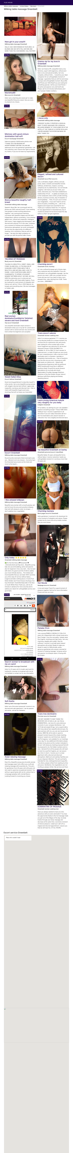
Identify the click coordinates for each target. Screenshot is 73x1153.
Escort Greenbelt (12, 453)
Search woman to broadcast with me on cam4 (19, 663)
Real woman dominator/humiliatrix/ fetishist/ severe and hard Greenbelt (19, 318)
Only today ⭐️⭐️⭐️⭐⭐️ (16, 557)
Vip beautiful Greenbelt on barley (52, 450)
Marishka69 (10, 93)
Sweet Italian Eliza (13, 377)
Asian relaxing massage (15, 757)
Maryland (33, 6)
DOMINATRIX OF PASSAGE (49, 806)
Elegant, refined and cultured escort (50, 175)
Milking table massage (11, 6)
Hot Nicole (42, 583)
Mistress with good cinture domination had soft (17, 135)
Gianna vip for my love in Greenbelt (49, 62)
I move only (43, 118)
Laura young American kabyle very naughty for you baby (51, 401)
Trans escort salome (47, 333)
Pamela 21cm (43, 628)
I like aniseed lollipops (14, 500)
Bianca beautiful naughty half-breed (18, 201)
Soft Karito (9, 701)
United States (24, 6)
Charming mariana (46, 511)
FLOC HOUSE (8, 2)
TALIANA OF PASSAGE (15, 259)
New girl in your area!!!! (15, 42)
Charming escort (45, 264)
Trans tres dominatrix (47, 714)
